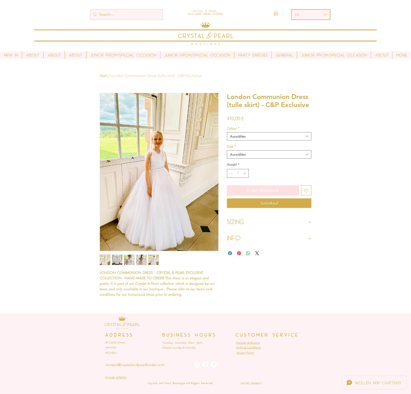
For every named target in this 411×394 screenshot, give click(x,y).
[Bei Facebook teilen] (230, 253)
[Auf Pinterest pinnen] (239, 253)
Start (103, 75)
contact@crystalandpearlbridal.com (135, 364)
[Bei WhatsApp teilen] (248, 253)
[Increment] (245, 173)
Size (231, 146)
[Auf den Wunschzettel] (306, 190)
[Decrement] (231, 173)
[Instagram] (197, 364)
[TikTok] (214, 364)
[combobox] (269, 136)
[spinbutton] (238, 173)
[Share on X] (257, 253)
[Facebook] (205, 364)
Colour (233, 128)
